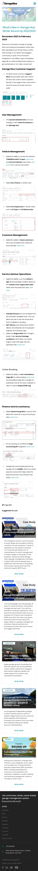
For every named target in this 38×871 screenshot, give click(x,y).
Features (5, 810)
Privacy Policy (7, 838)
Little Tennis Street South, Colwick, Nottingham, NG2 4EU (18, 851)
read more (29, 159)
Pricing (4, 817)
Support (5, 824)
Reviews (5, 820)
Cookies (5, 835)
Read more (19, 574)
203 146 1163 (10, 846)
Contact (5, 831)
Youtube (5, 828)
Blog (3, 813)
